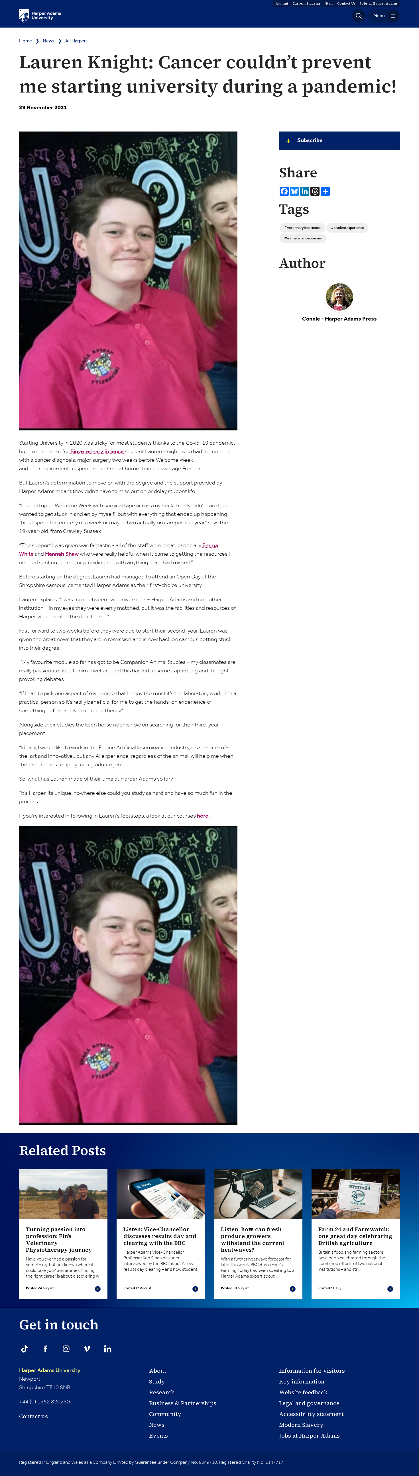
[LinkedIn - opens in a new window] (107, 1348)
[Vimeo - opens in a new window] (86, 1348)
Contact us (33, 1416)
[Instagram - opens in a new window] (66, 1348)
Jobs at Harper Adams (309, 1436)
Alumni (282, 3)
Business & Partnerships (182, 1403)
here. (203, 816)
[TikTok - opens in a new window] (24, 1348)
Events (158, 1436)
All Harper (75, 41)
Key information (301, 1381)
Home (25, 41)
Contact (346, 3)
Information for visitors (312, 1371)
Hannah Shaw (62, 554)
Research (162, 1392)
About (157, 1371)
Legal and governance (309, 1403)
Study (157, 1381)
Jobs (379, 3)
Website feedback (303, 1392)
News (48, 41)
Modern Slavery (301, 1425)
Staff (329, 3)
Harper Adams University (49, 1370)
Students (306, 3)
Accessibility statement (311, 1414)
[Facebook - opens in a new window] (45, 1348)
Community (165, 1414)
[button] (359, 16)
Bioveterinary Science (97, 451)
